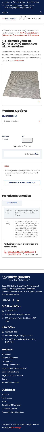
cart (24, 19)
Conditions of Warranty (11, 405)
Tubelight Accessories (10, 365)
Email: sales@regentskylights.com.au (19, 5)
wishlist (20, 19)
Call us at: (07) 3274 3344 (15, 2)
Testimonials (7, 398)
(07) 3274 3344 (11, 311)
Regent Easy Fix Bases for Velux (14, 368)
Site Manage (16, 428)
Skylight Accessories (30, 30)
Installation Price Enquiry (22, 182)
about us (5, 394)
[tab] (12, 203)
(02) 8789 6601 (33, 2)
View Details (19, 60)
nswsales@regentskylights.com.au (19, 8)
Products (15, 30)
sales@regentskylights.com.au (17, 314)
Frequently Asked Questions (13, 412)
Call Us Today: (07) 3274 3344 (21, 252)
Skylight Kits (6, 354)
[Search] (41, 12)
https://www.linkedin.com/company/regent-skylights (18, 300)
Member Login (32, 18)
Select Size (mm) (9, 116)
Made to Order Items (10, 372)
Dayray (5, 379)
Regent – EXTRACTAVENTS (12, 375)
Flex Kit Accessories (9, 33)
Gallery (4, 401)
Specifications (12, 203)
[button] (39, 102)
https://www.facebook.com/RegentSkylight (13, 300)
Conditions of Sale (9, 409)
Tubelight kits (7, 361)
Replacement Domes (10, 382)
